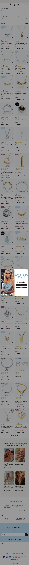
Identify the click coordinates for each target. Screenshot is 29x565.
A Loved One (21, 287)
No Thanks (21, 290)
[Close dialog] (27, 269)
